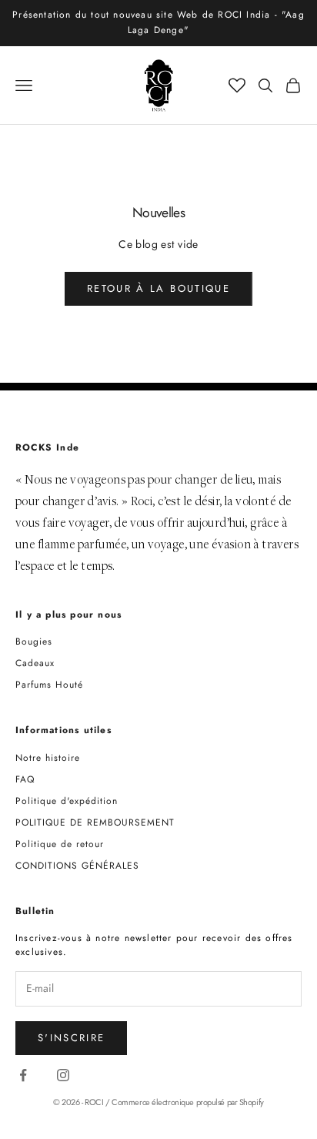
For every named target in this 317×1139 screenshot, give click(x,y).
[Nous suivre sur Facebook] (23, 1075)
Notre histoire (47, 758)
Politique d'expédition (66, 801)
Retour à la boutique (158, 288)
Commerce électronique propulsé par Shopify (188, 1102)
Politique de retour (59, 844)
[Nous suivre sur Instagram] (63, 1075)
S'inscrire (71, 1037)
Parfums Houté (49, 685)
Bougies (33, 641)
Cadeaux (35, 663)
